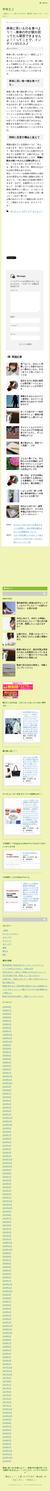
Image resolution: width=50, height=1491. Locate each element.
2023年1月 (7, 1156)
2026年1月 (7, 1031)
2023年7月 (7, 1135)
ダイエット (15, 211)
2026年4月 (7, 1021)
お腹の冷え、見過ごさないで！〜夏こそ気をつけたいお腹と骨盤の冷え (32, 636)
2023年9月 (7, 1128)
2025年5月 (7, 1059)
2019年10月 (7, 1291)
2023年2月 (7, 1152)
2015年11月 (7, 1454)
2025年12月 (7, 1035)
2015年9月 (7, 1461)
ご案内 (5, 930)
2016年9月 (7, 1419)
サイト (13, 334)
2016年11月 (7, 1413)
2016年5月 (7, 1433)
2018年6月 (7, 1347)
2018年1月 (7, 1364)
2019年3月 (7, 1315)
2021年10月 (7, 1208)
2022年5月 (7, 1184)
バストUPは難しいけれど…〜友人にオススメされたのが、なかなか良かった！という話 (28, 538)
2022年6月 (7, 1180)
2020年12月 (7, 1243)
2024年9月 (7, 1087)
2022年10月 (7, 1166)
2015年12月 (7, 1451)
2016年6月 (7, 1430)
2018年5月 (7, 1350)
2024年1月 (7, 1114)
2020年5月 (7, 1267)
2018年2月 (7, 1361)
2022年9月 (7, 1170)
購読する (9, 588)
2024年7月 (7, 1094)
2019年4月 (7, 1312)
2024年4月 (7, 1104)
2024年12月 (7, 1076)
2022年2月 (7, 1194)
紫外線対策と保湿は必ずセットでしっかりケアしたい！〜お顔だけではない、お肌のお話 (32, 605)
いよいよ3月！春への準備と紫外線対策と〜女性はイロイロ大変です (32, 493)
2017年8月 (7, 1381)
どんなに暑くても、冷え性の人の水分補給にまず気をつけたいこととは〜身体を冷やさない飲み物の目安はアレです (32, 463)
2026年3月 (7, 1024)
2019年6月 (7, 1305)
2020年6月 (7, 1263)
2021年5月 (7, 1225)
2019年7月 (7, 1302)
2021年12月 (7, 1201)
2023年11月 (7, 1121)
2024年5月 (7, 1100)
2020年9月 (7, 1253)
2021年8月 (7, 1215)
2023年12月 (7, 1118)
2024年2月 (7, 1111)
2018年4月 (7, 1354)
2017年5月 (7, 1392)
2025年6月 (7, 1055)
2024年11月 (7, 1080)
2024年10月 (7, 1083)
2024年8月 (7, 1090)
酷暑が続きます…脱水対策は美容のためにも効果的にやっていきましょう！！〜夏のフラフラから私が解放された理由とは (25, 989)
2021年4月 (7, 1229)
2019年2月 (7, 1319)
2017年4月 (7, 1395)
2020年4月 (7, 1270)
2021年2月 (7, 1236)
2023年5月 (7, 1142)
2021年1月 (7, 1239)
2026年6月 (7, 1014)
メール (13, 325)
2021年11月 (7, 1204)
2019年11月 (7, 1288)
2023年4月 (7, 1146)
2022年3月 (7, 1191)
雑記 (4, 955)
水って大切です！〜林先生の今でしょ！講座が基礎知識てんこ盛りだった (32, 414)
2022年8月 (7, 1173)
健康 (4, 948)
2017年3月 (7, 1399)
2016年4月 (7, 1437)
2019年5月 (7, 1308)
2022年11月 (7, 1163)
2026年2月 (7, 1028)
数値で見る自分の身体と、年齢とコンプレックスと (23, 996)
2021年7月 (7, 1218)
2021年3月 (7, 1232)
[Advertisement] (25, 234)
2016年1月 (7, 1447)
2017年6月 (7, 1388)
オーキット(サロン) (10, 934)
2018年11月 (7, 1329)
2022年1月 (7, 1198)
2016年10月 (7, 1416)
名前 (12, 317)
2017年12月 (7, 1367)
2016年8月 (7, 1423)
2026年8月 (7, 1007)
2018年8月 (7, 1340)
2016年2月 (7, 1444)
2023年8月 (7, 1132)
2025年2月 (7, 1069)
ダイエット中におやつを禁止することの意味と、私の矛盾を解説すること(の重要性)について (27, 528)
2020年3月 (7, 1274)
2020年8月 (7, 1256)
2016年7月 (7, 1426)
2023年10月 (7, 1125)
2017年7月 (7, 1385)
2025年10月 (7, 1042)
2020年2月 (7, 1277)
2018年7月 (7, 1343)
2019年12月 (7, 1284)
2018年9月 (7, 1336)
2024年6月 (7, 1097)
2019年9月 (7, 1295)
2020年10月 (7, 1250)
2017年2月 (7, 1402)
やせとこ (8, 9)
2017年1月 (7, 1406)
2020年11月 (7, 1246)
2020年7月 (7, 1260)
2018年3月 (7, 1357)
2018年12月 (7, 1326)
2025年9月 (7, 1045)
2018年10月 (7, 1333)
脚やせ (5, 951)
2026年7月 (7, 1010)
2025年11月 (7, 1038)
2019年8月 (7, 1298)
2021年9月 (7, 1211)
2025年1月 (7, 1073)
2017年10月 (7, 1374)
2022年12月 (7, 1159)
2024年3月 (7, 1107)
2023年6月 (7, 1139)
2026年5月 (7, 1017)
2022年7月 (7, 1177)
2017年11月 (7, 1371)
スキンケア (7, 937)
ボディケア (27, 211)
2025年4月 (7, 1062)
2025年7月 (7, 1052)
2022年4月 (7, 1187)
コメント (14, 290)
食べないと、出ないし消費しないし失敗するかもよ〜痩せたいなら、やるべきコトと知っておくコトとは (32, 369)
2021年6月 (7, 1222)
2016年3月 (7, 1440)
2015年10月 (7, 1458)
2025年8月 (7, 1048)
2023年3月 (7, 1149)
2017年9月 (7, 1378)
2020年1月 (7, 1281)
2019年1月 (7, 1322)
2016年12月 (7, 1409)
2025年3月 (7, 1066)
